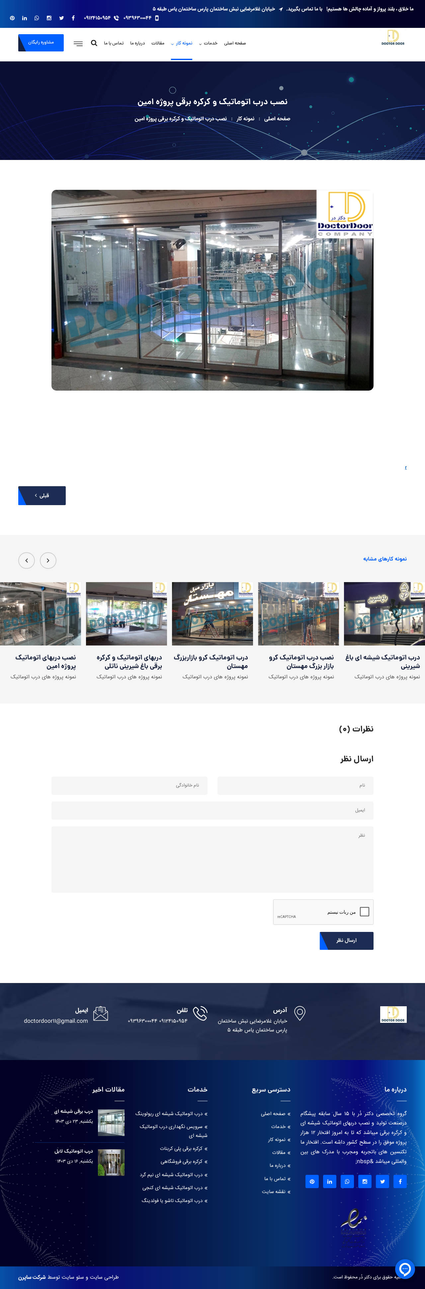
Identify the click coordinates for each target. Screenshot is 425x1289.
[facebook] (73, 18)
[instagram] (49, 18)
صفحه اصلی (235, 43)
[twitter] (61, 18)
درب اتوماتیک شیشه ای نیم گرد (171, 1175)
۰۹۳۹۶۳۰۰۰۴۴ (138, 18)
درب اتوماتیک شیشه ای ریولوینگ (169, 1114)
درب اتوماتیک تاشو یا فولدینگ (172, 1201)
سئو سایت (73, 1277)
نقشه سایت (274, 1192)
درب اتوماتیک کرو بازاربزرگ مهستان (125, 662)
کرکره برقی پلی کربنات (181, 1149)
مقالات (157, 43)
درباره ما (137, 43)
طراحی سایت (104, 1277)
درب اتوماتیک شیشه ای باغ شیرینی (296, 662)
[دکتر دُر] (393, 38)
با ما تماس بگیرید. (304, 9)
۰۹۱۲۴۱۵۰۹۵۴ (97, 18)
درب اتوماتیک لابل (73, 1152)
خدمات (210, 43)
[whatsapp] (37, 18)
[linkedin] (24, 18)
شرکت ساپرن (32, 1277)
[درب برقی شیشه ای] (111, 1122)
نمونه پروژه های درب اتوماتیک (43, 677)
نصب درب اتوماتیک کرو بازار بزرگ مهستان (215, 662)
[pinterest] (12, 18)
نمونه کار (184, 43)
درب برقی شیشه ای (73, 1112)
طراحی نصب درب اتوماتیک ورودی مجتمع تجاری (383, 662)
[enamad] (354, 1231)
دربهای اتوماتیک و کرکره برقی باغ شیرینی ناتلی (43, 662)
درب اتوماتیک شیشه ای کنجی (172, 1188)
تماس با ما (114, 43)
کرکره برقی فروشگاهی (182, 1162)
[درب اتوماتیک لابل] (111, 1162)
